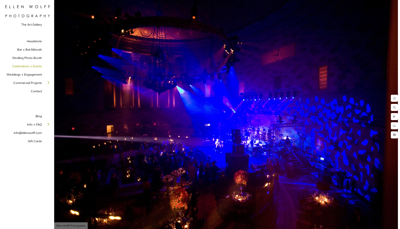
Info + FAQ (34, 124)
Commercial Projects (27, 83)
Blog (39, 116)
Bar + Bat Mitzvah (29, 49)
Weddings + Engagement (24, 74)
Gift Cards (35, 141)
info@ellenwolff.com (28, 133)
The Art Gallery (31, 24)
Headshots (34, 41)
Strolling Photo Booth (27, 58)
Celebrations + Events (27, 66)
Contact (36, 91)
